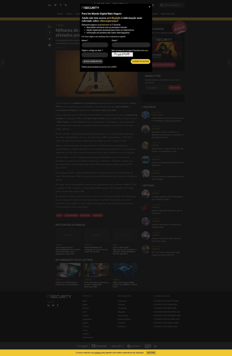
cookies (97, 353)
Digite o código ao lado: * (92, 50)
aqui (146, 50)
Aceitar (151, 353)
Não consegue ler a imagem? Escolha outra (130, 50)
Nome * (85, 40)
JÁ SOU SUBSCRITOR (92, 61)
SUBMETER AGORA (140, 61)
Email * (115, 40)
